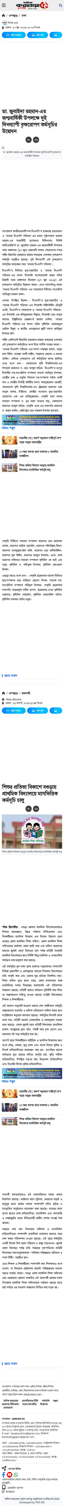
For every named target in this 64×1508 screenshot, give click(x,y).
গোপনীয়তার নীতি (30, 1400)
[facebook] (3, 1475)
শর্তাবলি (45, 1400)
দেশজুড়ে (13, 15)
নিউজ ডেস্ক (12, 23)
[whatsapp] (16, 1475)
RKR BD (40, 1502)
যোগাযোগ (8, 1407)
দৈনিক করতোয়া (10, 1400)
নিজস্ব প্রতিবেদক (13, 699)
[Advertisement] (32, 75)
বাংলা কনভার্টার (29, 1404)
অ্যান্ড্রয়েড (10, 1491)
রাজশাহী (26, 693)
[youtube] (9, 1475)
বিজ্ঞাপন (44, 1404)
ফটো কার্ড (40, 35)
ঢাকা (24, 15)
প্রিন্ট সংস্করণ (16, 35)
